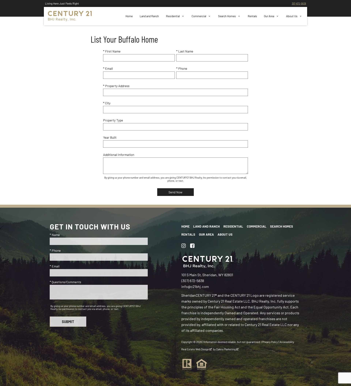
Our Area (206, 234)
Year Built (109, 137)
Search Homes (281, 226)
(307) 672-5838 (192, 280)
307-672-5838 (299, 3)
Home (129, 16)
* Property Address (116, 86)
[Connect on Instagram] (183, 245)
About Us (225, 234)
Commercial (256, 226)
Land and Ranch (149, 16)
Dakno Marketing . (227, 349)
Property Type (113, 120)
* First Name (111, 51)
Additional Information (118, 155)
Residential (233, 226)
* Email (108, 68)
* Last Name (184, 51)
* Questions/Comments (65, 282)
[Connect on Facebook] (192, 245)
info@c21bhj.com (195, 286)
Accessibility (287, 342)
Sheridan (188, 295)
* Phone (181, 68)
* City (106, 103)
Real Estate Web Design (195, 349)
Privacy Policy (270, 342)
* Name (55, 235)
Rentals (252, 16)
